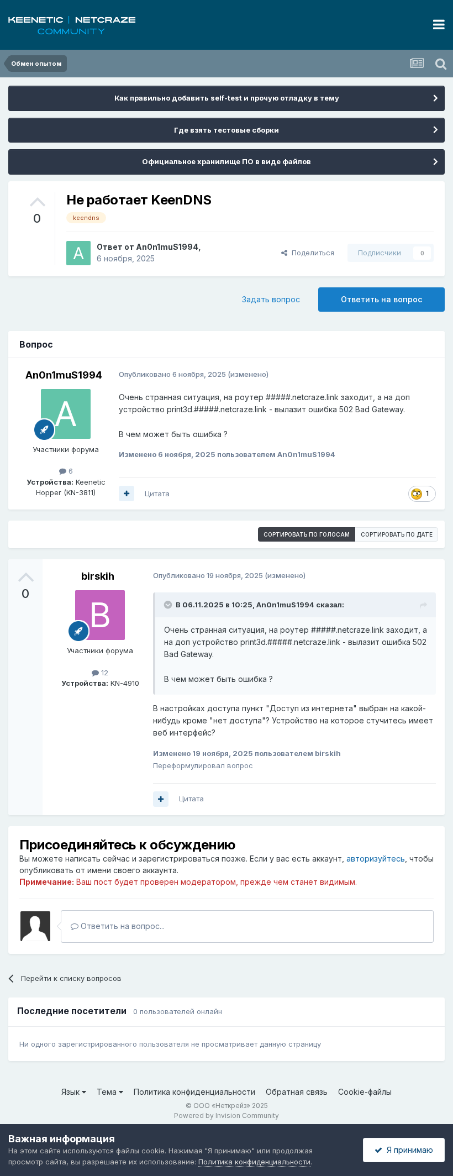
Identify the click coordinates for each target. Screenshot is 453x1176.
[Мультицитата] (126, 493)
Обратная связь (297, 1091)
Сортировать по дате (397, 534)
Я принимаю (407, 1149)
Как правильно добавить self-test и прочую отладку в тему (226, 97)
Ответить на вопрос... (121, 926)
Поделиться (310, 252)
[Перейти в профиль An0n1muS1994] (78, 253)
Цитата (157, 493)
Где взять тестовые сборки (226, 129)
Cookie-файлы (365, 1091)
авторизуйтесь (375, 858)
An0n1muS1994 (167, 246)
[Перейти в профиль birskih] (100, 615)
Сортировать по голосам (307, 534)
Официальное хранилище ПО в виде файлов (226, 161)
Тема (108, 1091)
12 (103, 672)
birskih (97, 576)
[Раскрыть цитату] (169, 604)
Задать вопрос (271, 299)
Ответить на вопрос (381, 299)
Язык (71, 1091)
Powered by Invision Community (226, 1115)
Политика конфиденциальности (194, 1091)
